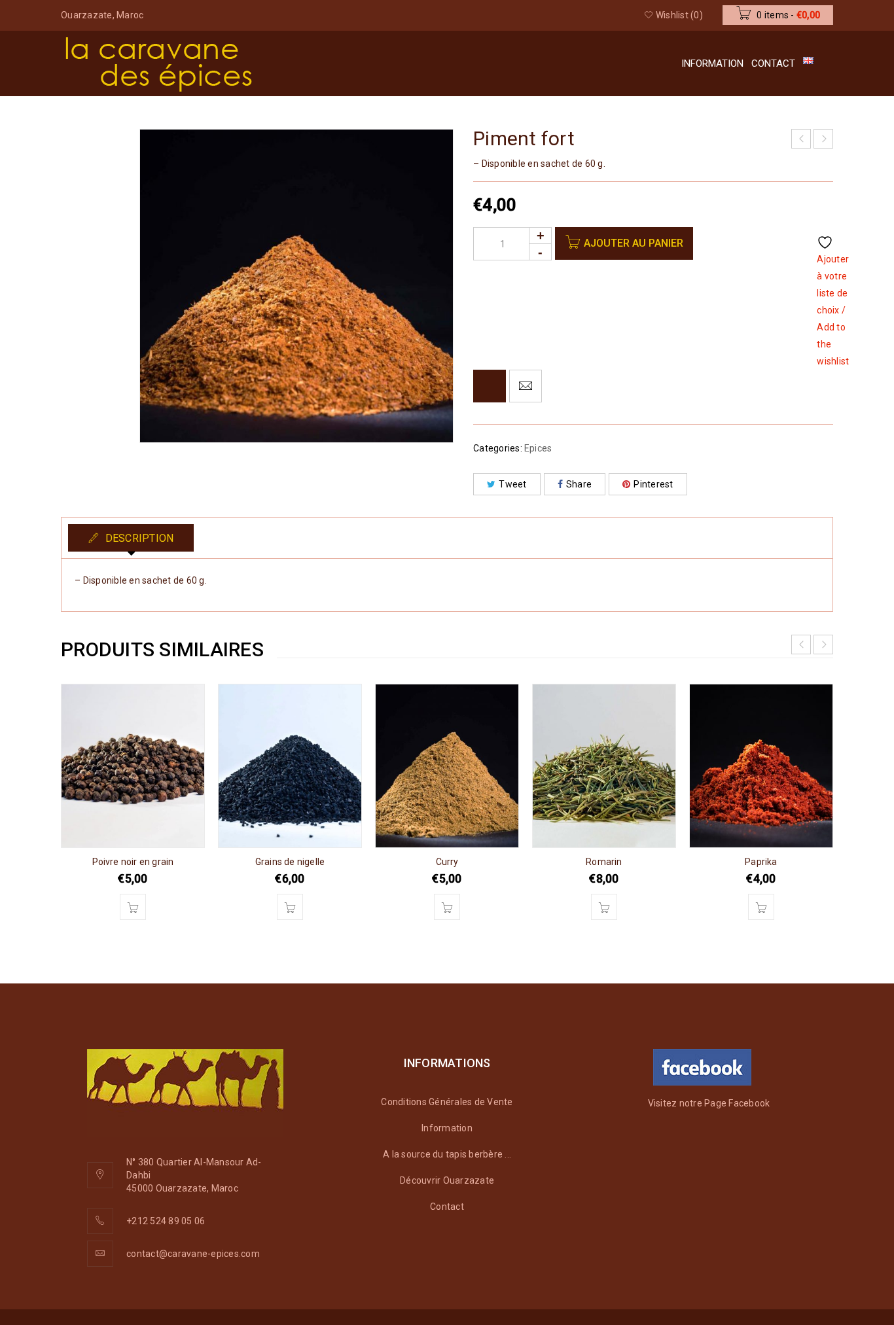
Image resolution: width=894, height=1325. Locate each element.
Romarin (604, 862)
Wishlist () (678, 15)
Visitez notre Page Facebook (709, 1103)
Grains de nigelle (290, 862)
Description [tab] (137, 538)
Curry (447, 862)
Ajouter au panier (633, 243)
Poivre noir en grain (133, 862)
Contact (447, 1206)
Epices (538, 448)
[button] (133, 907)
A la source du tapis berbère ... (447, 1154)
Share (579, 484)
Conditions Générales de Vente (446, 1102)
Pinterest (653, 484)
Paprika (761, 862)
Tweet (512, 484)
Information (447, 1128)
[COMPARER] (489, 386)
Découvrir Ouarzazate (447, 1180)
